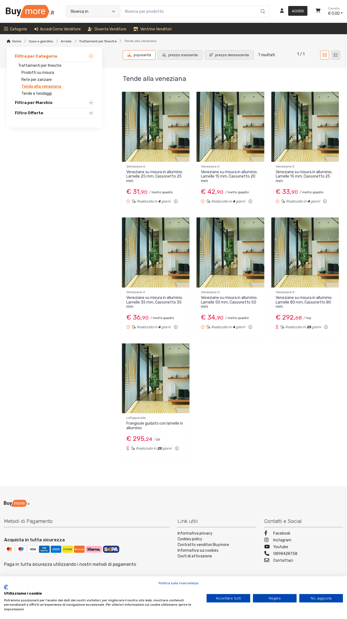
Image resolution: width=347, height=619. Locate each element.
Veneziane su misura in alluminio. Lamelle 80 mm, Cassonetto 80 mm (304, 302)
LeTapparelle (136, 418)
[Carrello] (318, 11)
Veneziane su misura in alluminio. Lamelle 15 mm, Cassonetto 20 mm (229, 177)
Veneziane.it (135, 166)
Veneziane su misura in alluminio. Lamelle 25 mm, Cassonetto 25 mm (154, 177)
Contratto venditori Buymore (203, 544)
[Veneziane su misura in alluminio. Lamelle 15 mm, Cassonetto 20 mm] (230, 127)
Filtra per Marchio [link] (34, 102)
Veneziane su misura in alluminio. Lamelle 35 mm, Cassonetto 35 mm (154, 302)
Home (16, 41)
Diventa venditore (110, 29)
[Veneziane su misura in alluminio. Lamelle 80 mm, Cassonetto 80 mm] (305, 252)
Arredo (66, 41)
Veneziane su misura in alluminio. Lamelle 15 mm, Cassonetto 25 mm (304, 177)
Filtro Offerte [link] (29, 113)
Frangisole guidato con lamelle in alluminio (154, 425)
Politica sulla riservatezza (178, 583)
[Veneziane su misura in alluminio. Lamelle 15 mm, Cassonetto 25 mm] (305, 127)
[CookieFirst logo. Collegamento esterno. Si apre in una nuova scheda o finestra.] (6, 587)
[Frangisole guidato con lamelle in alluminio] (156, 378)
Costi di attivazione (195, 556)
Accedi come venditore (60, 29)
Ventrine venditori (156, 29)
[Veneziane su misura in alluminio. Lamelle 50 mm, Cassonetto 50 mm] (230, 252)
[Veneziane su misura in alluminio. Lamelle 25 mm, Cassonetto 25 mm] (156, 127)
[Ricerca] (262, 5)
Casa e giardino (41, 41)
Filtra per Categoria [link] (36, 56)
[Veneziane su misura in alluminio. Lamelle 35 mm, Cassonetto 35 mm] (156, 252)
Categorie (18, 29)
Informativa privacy (195, 533)
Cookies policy (190, 539)
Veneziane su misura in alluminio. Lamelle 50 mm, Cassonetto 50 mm (229, 302)
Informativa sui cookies (198, 550)
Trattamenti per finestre (98, 41)
